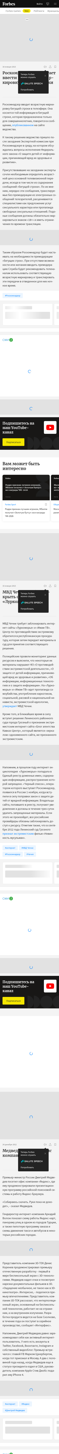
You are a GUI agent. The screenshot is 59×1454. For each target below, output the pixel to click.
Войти (40, 3)
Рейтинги (41, 10)
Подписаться (13, 442)
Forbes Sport (10, 504)
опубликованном (23, 125)
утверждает (10, 706)
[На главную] (9, 3)
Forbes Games (19, 10)
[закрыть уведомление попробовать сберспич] (45, 75)
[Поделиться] (50, 66)
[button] (55, 3)
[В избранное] (55, 66)
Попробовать (27, 89)
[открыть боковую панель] (47, 3)
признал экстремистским (18, 833)
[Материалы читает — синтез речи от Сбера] (45, 66)
